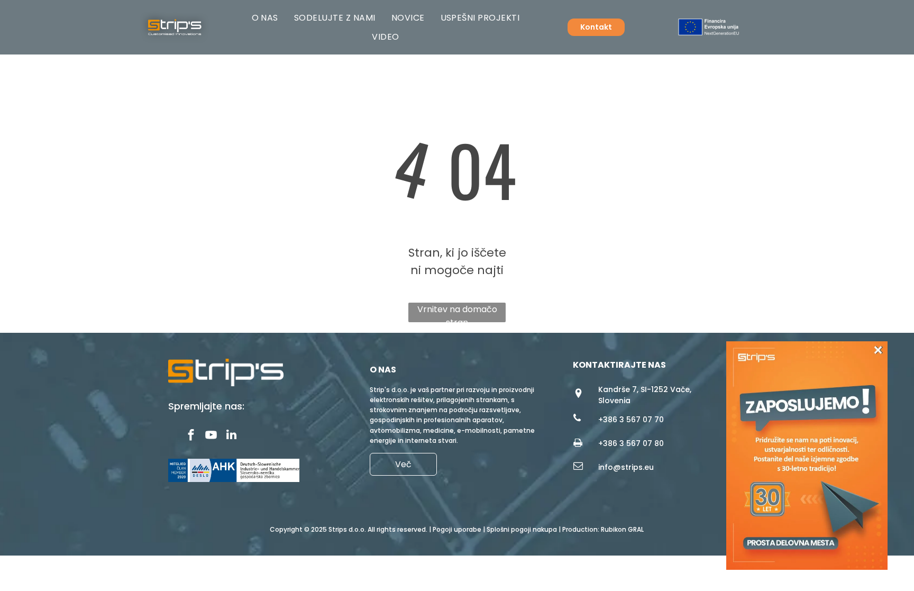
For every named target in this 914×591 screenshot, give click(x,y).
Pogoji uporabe (457, 529)
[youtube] (211, 436)
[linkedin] (231, 436)
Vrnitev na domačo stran (457, 312)
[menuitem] (265, 17)
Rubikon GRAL (622, 529)
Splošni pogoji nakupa (522, 529)
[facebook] (191, 436)
